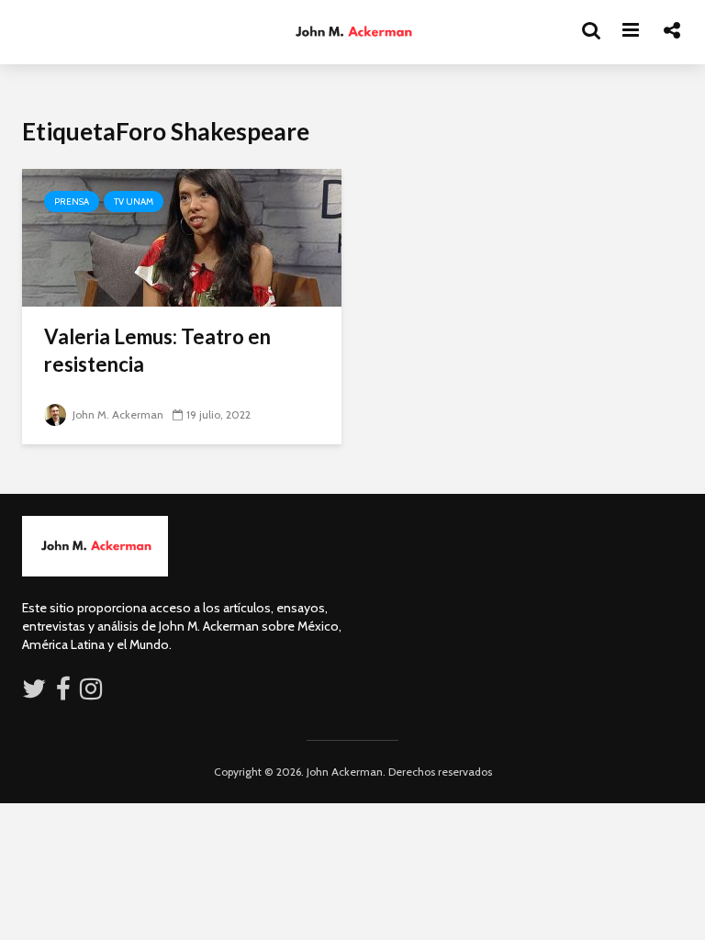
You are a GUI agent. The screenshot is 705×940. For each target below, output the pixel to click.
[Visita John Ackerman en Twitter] (34, 693)
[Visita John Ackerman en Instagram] (93, 693)
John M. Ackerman (116, 414)
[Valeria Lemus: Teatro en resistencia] (181, 236)
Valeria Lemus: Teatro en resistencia (157, 350)
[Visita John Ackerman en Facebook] (63, 693)
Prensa (71, 201)
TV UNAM (133, 201)
